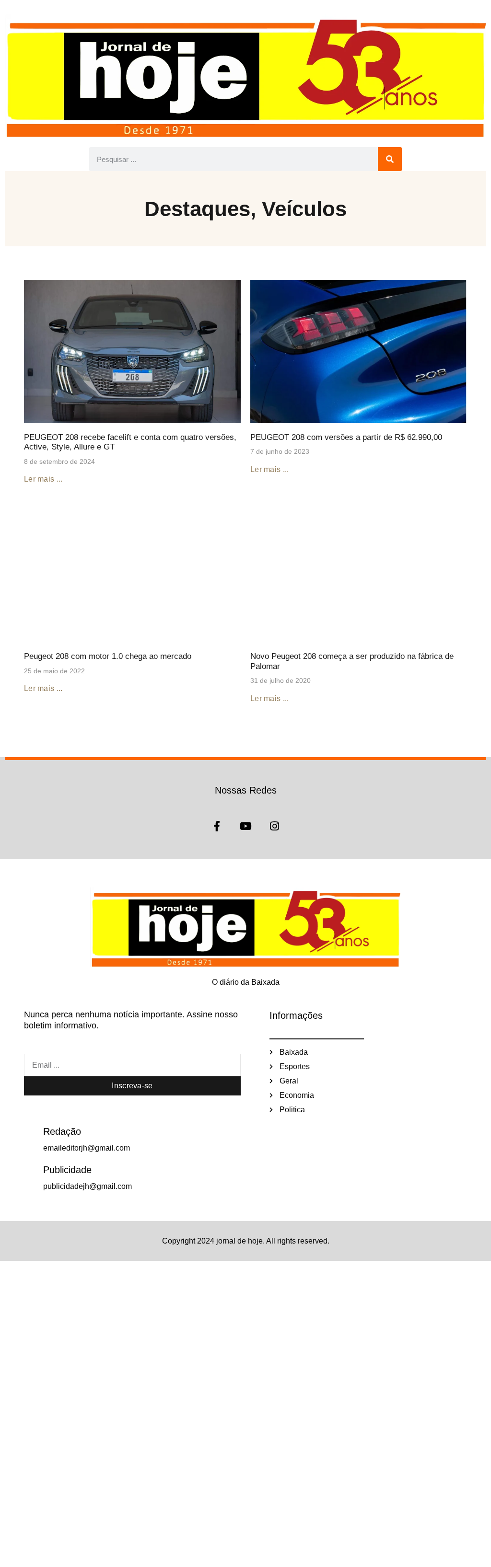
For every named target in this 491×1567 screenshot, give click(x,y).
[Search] (390, 159)
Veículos (304, 208)
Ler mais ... (43, 479)
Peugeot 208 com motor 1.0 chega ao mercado (107, 656)
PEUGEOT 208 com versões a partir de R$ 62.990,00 (346, 437)
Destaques (197, 208)
